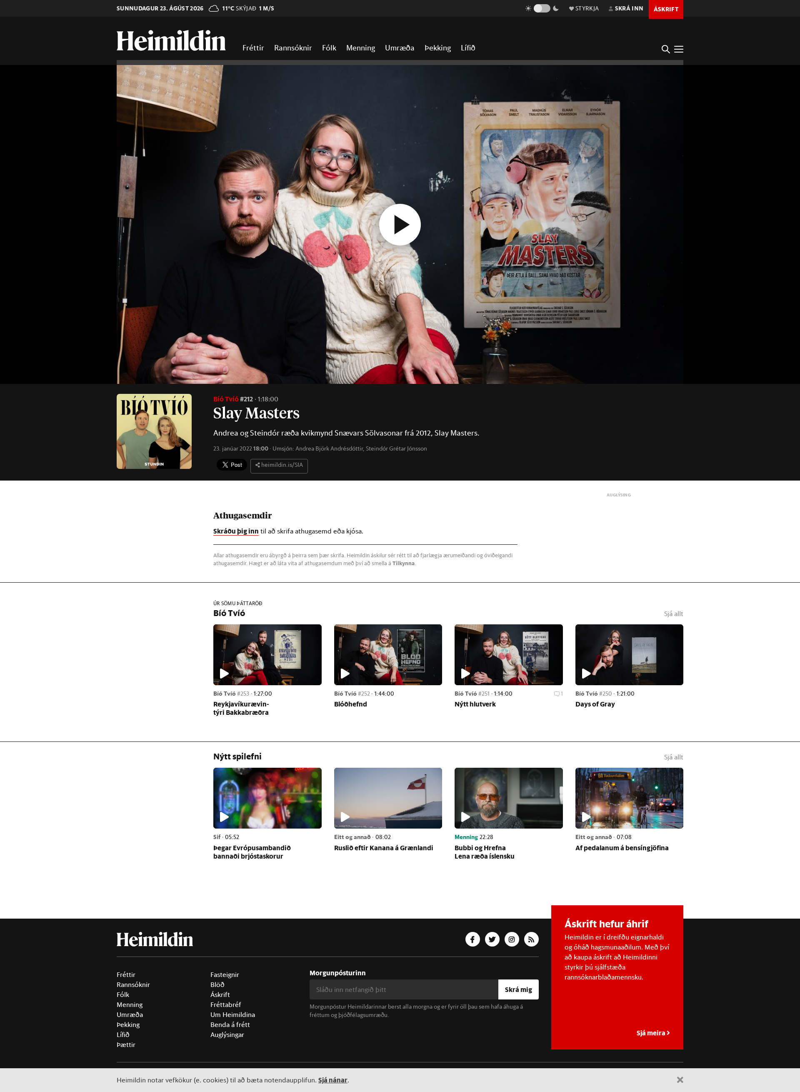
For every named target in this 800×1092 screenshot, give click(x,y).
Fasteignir (224, 974)
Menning (360, 47)
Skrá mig (518, 989)
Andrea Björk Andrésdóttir (329, 448)
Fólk (329, 47)
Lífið (468, 47)
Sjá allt (673, 613)
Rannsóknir (293, 47)
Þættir (126, 1044)
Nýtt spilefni (237, 756)
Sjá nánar (333, 1079)
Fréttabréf (225, 1004)
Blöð (217, 984)
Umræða (400, 47)
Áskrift (220, 994)
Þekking (438, 47)
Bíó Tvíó (226, 398)
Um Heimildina (232, 1014)
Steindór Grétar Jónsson (396, 448)
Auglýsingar (227, 1034)
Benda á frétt (230, 1024)
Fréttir (253, 47)
